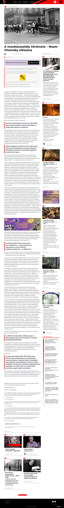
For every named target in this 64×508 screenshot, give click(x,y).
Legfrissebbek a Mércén (47, 336)
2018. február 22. (11, 399)
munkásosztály (16, 426)
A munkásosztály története (50, 384)
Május (44, 286)
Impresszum (7, 503)
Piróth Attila (29, 453)
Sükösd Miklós (33, 480)
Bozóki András (26, 480)
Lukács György (7, 453)
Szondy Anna (47, 371)
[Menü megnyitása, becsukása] (61, 2)
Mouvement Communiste (9, 487)
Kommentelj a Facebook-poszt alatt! (12, 423)
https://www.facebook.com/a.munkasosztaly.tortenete (17, 84)
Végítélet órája (10, 427)
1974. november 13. (11, 420)
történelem (9, 426)
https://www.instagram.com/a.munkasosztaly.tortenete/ (18, 86)
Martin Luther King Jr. (30, 426)
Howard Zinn (22, 426)
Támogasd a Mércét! (8, 500)
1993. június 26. (10, 397)
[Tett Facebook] (53, 501)
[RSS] (55, 501)
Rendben (58, 506)
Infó (35, 506)
